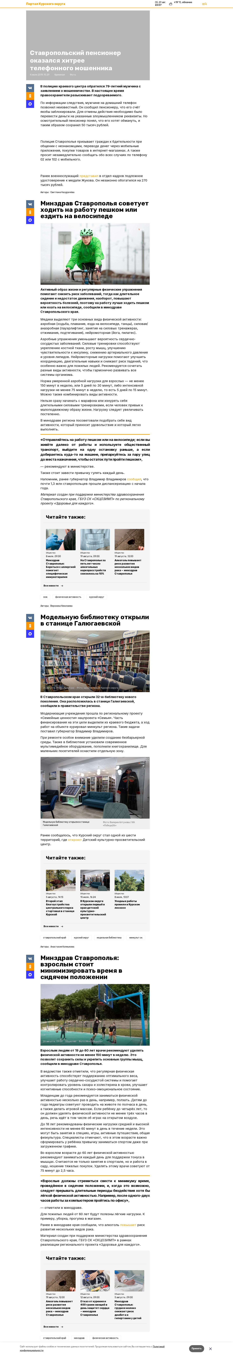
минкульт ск (135, 937)
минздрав (79, 1338)
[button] (95, 254)
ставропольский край (54, 937)
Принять (197, 1348)
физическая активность (68, 597)
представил (88, 176)
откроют (75, 840)
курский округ (96, 597)
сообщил (134, 479)
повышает (128, 1225)
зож (45, 597)
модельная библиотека (109, 937)
